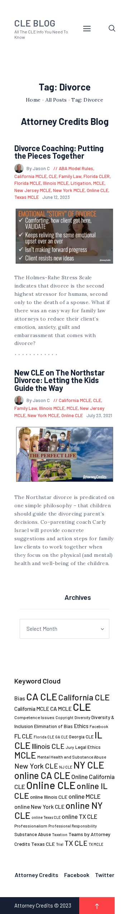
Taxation (59, 834)
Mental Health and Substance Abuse (71, 756)
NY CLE (88, 764)
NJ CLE (65, 767)
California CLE (84, 697)
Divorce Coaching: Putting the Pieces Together (59, 152)
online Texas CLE (46, 817)
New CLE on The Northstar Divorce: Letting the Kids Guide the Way (59, 380)
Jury (70, 747)
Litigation (81, 183)
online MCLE (84, 796)
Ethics (81, 726)
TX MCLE (96, 844)
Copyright (64, 717)
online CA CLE (42, 775)
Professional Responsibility (72, 826)
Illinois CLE (48, 746)
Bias (19, 698)
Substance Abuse (32, 834)
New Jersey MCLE (32, 190)
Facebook (99, 726)
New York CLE (36, 765)
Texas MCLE (26, 197)
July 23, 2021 (99, 415)
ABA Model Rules (76, 168)
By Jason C (39, 168)
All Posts (56, 100)
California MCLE (30, 176)
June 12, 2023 (56, 197)
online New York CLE (39, 806)
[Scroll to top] (97, 905)
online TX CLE (79, 816)
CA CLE (41, 696)
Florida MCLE (27, 183)
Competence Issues (34, 717)
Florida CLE (44, 737)
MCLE (98, 183)
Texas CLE (43, 844)
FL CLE (23, 736)
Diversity (82, 717)
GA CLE (61, 737)
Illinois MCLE (55, 183)
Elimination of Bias (53, 726)
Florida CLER (96, 176)
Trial (59, 844)
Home (33, 100)
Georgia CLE (81, 737)
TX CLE (75, 843)
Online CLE (97, 190)
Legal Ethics (88, 747)
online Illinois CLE (48, 797)
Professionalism (30, 825)
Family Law (70, 176)
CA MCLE (61, 708)
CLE (53, 176)
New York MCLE (69, 190)
